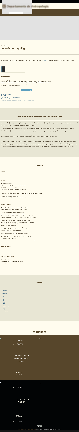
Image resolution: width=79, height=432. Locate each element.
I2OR (3, 296)
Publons (3, 302)
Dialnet (3, 308)
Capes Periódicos (5, 306)
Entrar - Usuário (20, 343)
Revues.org (4, 291)
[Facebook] (37, 332)
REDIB (3, 303)
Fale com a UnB (20, 386)
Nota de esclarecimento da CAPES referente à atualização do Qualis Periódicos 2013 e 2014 (18, 100)
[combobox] (16, 13)
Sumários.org (4, 293)
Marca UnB (20, 388)
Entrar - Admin (20, 344)
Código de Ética (4, 95)
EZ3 (3, 299)
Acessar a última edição (26, 90)
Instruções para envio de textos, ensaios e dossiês (10, 97)
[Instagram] (34, 332)
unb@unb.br (20, 421)
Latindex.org (4, 290)
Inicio (30, 17)
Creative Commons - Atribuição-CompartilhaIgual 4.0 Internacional (48, 429)
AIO (3, 300)
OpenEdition (43, 60)
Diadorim (4, 294)
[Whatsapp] (45, 332)
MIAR (3, 297)
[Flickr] (42, 332)
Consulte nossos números (6, 94)
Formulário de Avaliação (5, 98)
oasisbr (3, 309)
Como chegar (20, 342)
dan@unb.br (20, 376)
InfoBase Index (5, 311)
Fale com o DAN (20, 340)
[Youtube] (39, 332)
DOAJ (3, 305)
